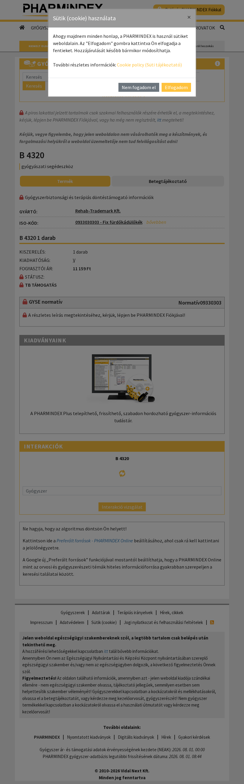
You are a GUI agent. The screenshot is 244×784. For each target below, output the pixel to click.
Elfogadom (176, 87)
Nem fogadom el (139, 87)
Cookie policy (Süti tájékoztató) (149, 65)
